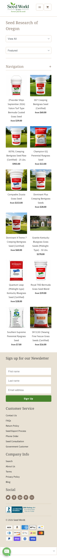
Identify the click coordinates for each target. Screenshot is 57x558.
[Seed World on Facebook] (14, 497)
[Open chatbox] (6, 551)
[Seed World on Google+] (20, 497)
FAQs (8, 420)
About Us (10, 466)
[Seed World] (18, 9)
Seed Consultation (15, 441)
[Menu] (39, 7)
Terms (9, 471)
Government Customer (17, 446)
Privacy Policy (13, 476)
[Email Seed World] (31, 497)
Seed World (19, 520)
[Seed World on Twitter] (8, 497)
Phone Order (12, 436)
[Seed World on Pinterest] (26, 497)
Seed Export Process (16, 431)
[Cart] (47, 7)
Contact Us (11, 415)
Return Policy (12, 425)
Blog (8, 482)
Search (9, 461)
